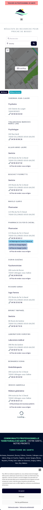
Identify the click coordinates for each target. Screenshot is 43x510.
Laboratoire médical (16, 340)
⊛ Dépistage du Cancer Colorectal (20, 241)
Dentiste (11, 153)
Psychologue (13, 129)
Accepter (22, 491)
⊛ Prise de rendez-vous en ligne (20, 166)
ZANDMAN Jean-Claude (19, 98)
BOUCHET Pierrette (18, 174)
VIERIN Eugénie (15, 260)
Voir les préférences (21, 502)
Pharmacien (13, 207)
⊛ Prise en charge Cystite (17, 248)
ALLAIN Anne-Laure (17, 147)
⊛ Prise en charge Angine (17, 245)
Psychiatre (12, 104)
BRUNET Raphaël (16, 310)
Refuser (21, 497)
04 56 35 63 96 (16, 302)
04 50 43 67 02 (16, 163)
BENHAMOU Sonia (16, 361)
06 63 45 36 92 (16, 377)
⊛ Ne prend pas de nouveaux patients (21, 404)
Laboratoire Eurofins (19, 334)
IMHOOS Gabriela (16, 385)
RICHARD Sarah (15, 287)
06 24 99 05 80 (16, 275)
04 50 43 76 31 (16, 326)
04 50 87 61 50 (16, 350)
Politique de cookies (13, 507)
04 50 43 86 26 (17, 139)
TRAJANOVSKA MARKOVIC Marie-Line (19, 123)
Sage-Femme (13, 292)
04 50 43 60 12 (16, 238)
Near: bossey (15, 92)
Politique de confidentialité (27, 507)
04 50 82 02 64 (16, 114)
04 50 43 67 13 (16, 400)
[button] (40, 470)
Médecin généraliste (16, 391)
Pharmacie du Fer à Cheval (21, 222)
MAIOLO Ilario (15, 201)
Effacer (4, 92)
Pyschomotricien (15, 265)
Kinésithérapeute (15, 367)
